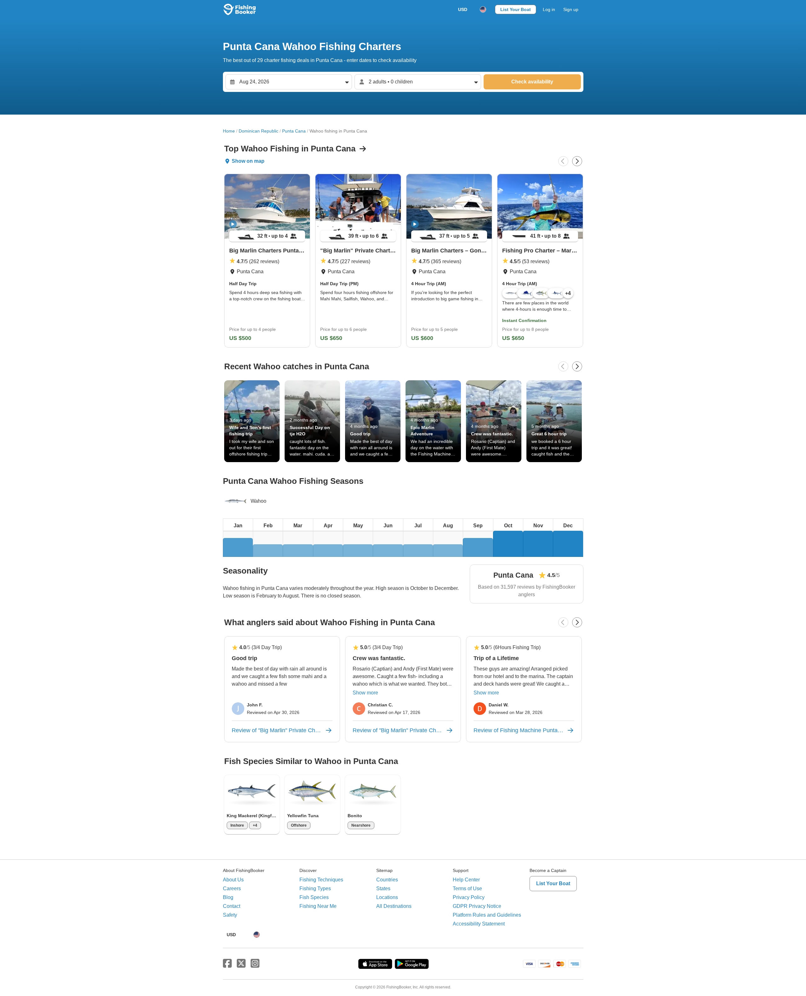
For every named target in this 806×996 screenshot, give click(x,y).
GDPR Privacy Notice (477, 906)
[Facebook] (227, 963)
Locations (387, 897)
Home (229, 130)
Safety (230, 915)
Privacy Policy (469, 897)
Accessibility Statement (479, 923)
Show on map (248, 161)
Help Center (466, 879)
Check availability (532, 81)
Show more (365, 692)
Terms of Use (467, 888)
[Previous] (563, 161)
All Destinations (394, 906)
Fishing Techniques (321, 879)
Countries (387, 879)
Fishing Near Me (318, 906)
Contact (231, 906)
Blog (228, 897)
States (383, 888)
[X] (241, 963)
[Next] (577, 161)
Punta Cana (294, 130)
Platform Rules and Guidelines (487, 915)
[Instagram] (255, 963)
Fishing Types (315, 888)
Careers (232, 888)
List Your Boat (515, 9)
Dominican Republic (258, 130)
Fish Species (314, 897)
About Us (233, 879)
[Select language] (483, 9)
